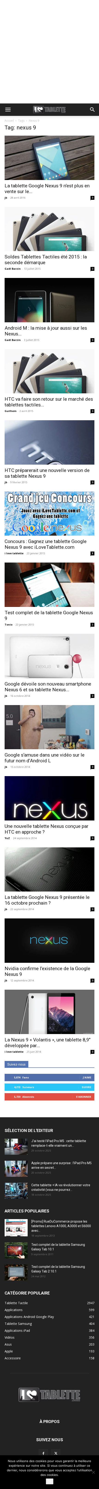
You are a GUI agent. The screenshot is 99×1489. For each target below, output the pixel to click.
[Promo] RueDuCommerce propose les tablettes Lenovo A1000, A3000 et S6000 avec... (61, 1226)
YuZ (7, 838)
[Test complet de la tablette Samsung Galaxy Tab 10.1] (16, 1250)
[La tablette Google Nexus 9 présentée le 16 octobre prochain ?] (49, 869)
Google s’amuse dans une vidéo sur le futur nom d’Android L (44, 757)
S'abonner (83, 1096)
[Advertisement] (49, 51)
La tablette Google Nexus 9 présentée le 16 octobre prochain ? (47, 900)
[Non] (93, 1472)
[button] (7, 109)
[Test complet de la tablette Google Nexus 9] (49, 585)
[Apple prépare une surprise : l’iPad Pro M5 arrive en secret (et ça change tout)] (16, 1169)
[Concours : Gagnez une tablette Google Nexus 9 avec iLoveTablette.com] (49, 514)
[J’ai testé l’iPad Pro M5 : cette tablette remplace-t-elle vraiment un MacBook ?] (16, 1147)
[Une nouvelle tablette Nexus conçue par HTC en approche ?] (49, 798)
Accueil (9, 121)
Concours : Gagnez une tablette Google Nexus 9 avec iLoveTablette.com (46, 544)
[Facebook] (43, 1453)
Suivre (86, 1087)
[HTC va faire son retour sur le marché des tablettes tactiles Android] (49, 371)
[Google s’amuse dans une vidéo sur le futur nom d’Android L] (49, 727)
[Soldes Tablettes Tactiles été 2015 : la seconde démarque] (49, 229)
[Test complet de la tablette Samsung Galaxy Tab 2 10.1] (16, 1272)
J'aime (87, 1077)
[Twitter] (55, 1453)
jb (6, 197)
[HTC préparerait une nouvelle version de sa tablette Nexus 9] (49, 442)
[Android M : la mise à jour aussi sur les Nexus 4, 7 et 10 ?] (49, 300)
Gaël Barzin (13, 268)
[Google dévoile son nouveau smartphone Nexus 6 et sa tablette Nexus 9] (49, 656)
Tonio (8, 624)
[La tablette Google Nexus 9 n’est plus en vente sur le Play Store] (49, 158)
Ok (50, 1481)
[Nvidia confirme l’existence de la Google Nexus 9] (49, 940)
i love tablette (14, 553)
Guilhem (10, 411)
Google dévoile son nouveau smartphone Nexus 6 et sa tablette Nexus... (48, 686)
